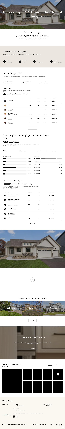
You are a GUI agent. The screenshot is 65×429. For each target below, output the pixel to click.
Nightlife (26, 94)
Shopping (14, 94)
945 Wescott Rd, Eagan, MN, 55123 (12, 209)
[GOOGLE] (54, 425)
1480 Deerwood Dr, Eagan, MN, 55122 (12, 214)
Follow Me (50, 365)
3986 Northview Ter (10, 101)
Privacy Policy (43, 424)
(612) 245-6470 (48, 405)
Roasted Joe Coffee (10, 100)
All (5, 94)
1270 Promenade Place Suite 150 (12, 114)
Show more (32, 128)
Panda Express (10, 113)
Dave (8, 122)
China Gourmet (10, 109)
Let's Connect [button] (32, 348)
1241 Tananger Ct (10, 123)
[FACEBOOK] (51, 425)
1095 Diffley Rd (10, 106)
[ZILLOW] (62, 425)
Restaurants (9, 94)
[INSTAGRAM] (57, 425)
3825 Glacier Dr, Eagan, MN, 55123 (12, 200)
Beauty (22, 94)
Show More (32, 223)
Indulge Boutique (10, 117)
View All (32, 320)
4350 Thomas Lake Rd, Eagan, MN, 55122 (13, 205)
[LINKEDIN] (59, 425)
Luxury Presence (24, 424)
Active (18, 94)
